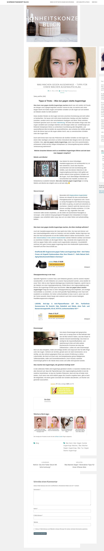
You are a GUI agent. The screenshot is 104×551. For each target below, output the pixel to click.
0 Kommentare (72, 91)
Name (36, 508)
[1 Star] (51, 384)
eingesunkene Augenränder (78, 195)
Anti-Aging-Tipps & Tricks (83, 2)
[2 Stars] (52, 384)
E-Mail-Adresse (38, 515)
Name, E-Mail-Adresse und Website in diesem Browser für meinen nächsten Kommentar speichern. (62, 529)
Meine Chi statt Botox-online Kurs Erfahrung (62, 2)
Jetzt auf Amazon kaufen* (57, 264)
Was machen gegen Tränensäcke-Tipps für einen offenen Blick (79, 465)
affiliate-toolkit (58, 436)
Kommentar (37, 489)
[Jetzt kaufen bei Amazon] (41, 263)
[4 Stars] (54, 384)
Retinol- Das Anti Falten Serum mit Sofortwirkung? (45, 465)
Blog (37, 443)
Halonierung (61, 122)
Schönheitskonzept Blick (18, 2)
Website (36, 522)
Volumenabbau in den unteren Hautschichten (51, 238)
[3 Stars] (53, 384)
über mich (94, 2)
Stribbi (63, 91)
